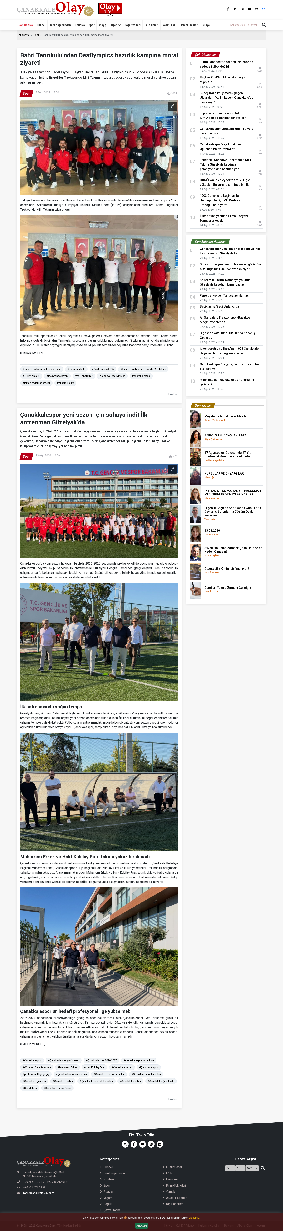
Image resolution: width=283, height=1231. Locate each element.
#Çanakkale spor (148, 1067)
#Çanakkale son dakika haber (96, 1081)
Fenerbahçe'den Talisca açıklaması (225, 295)
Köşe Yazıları (133, 25)
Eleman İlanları (189, 25)
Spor (92, 25)
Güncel (41, 25)
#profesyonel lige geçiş (36, 1074)
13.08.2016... (213, 532)
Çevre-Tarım (112, 1210)
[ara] (262, 1168)
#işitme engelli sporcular (36, 382)
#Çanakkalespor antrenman (71, 1074)
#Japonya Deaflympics (112, 375)
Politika (80, 25)
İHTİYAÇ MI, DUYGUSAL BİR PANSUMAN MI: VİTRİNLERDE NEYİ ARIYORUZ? (232, 494)
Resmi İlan (169, 25)
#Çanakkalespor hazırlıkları (139, 1060)
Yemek (170, 1191)
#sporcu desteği (141, 375)
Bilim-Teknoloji (176, 1185)
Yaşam (108, 1198)
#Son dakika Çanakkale (161, 1081)
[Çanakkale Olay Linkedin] (159, 1144)
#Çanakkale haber (63, 1081)
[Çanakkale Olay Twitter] (124, 1144)
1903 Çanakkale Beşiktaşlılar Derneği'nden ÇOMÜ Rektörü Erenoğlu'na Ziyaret (220, 200)
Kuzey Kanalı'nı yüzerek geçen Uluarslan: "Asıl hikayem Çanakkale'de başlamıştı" (226, 97)
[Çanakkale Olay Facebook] (133, 1144)
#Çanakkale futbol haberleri (109, 1074)
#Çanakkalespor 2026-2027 (101, 1060)
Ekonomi (172, 1179)
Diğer (113, 25)
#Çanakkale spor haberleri (146, 1074)
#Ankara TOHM (65, 382)
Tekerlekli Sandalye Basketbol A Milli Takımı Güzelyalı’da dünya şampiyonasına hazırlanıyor (225, 164)
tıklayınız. (194, 1217)
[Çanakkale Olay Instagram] (150, 1144)
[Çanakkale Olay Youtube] (141, 1144)
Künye (206, 25)
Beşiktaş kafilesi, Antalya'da (219, 306)
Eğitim (170, 1173)
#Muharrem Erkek (67, 1067)
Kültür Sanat (174, 1167)
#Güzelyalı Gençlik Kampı (37, 1067)
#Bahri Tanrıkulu (76, 369)
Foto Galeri (151, 25)
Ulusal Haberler (176, 1198)
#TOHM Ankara (31, 375)
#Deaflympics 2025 (103, 369)
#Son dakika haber (130, 1081)
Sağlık (108, 1204)
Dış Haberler (174, 1204)
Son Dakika (26, 25)
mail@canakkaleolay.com (38, 1192)
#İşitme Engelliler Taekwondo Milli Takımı (143, 369)
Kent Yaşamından (60, 25)
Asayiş (102, 25)
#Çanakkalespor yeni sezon (63, 1060)
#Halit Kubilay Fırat (94, 1067)
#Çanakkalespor (32, 1060)
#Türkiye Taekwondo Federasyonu (42, 369)
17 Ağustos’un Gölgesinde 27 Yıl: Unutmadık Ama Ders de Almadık (227, 456)
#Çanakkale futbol (122, 1067)
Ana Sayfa (24, 34)
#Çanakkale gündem (34, 1081)
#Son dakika (30, 1088)
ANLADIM (141, 1225)
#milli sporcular (83, 375)
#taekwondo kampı (57, 375)
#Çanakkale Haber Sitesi (57, 1088)
